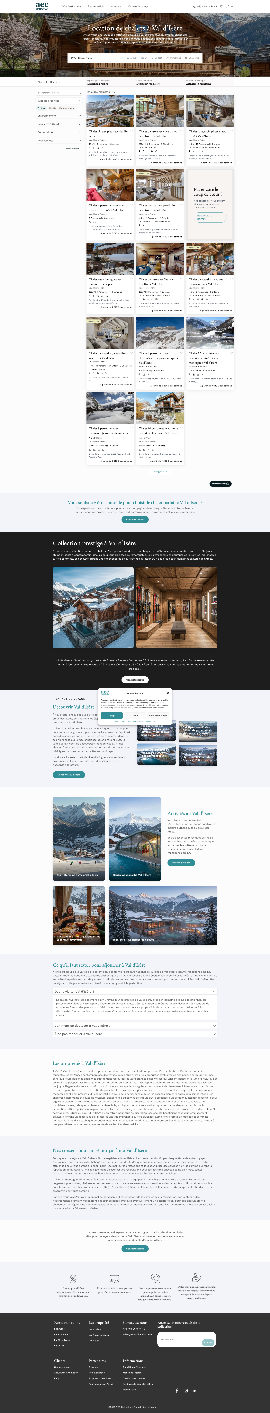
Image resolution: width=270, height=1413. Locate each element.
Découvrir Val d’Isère (69, 774)
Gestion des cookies (123, 721)
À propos (116, 6)
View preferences (158, 715)
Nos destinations (71, 6)
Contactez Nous (135, 519)
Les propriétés (96, 6)
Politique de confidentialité (144, 721)
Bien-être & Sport (48, 123)
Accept (111, 715)
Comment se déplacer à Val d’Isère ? (82, 1025)
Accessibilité (45, 140)
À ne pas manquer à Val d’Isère (78, 1034)
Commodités (45, 132)
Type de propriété (48, 100)
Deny (135, 715)
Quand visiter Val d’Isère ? (74, 991)
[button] (167, 693)
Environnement (47, 115)
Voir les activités (181, 862)
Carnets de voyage (138, 6)
